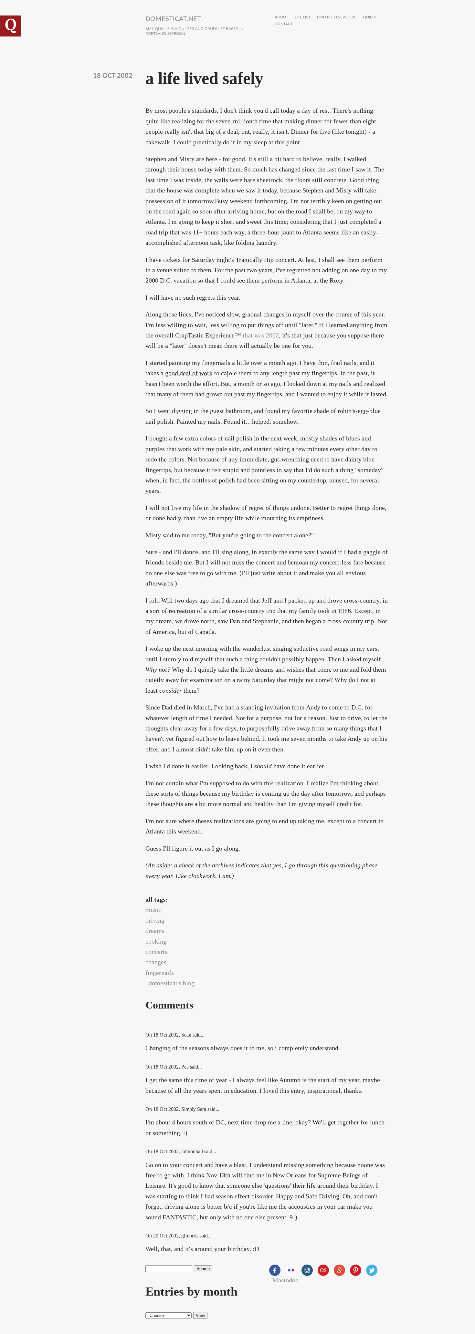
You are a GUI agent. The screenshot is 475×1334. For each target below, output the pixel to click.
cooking (155, 941)
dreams (154, 930)
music (153, 909)
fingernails (159, 972)
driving (154, 920)
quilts (369, 17)
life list (303, 17)
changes (155, 962)
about (281, 17)
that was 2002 (261, 335)
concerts (156, 951)
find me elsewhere (336, 17)
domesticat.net (173, 19)
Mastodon (285, 1280)
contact (284, 24)
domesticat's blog (172, 983)
